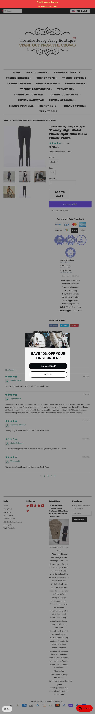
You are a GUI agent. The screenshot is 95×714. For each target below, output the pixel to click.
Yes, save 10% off (48, 366)
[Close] (67, 335)
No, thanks (48, 374)
